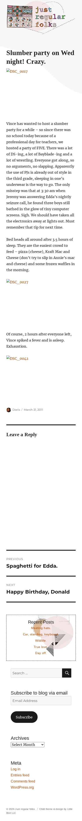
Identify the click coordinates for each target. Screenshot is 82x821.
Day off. (41, 653)
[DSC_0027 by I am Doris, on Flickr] (41, 302)
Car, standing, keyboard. (41, 634)
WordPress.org (22, 787)
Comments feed (23, 781)
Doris (16, 409)
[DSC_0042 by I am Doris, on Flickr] (41, 378)
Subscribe (24, 717)
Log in (15, 769)
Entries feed (20, 775)
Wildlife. (41, 640)
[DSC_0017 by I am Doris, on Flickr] (41, 91)
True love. (41, 647)
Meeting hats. (41, 628)
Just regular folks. (25, 809)
